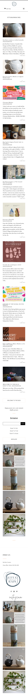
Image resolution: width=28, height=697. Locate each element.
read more (22, 56)
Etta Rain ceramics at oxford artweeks (13, 40)
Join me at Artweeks (8, 219)
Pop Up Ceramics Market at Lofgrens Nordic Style (13, 77)
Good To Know (14, 433)
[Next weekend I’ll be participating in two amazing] (14, 525)
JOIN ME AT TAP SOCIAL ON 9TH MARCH (13, 304)
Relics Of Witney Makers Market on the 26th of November (14, 344)
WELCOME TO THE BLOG (11, 384)
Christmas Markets (8, 102)
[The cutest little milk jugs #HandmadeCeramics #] (14, 478)
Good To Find (7, 386)
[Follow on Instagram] (14, 591)
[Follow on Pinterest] (17, 591)
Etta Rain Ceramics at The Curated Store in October (12, 182)
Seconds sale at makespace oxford (12, 265)
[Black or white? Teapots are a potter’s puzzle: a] (14, 502)
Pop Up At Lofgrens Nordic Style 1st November (13, 142)
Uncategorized (7, 41)
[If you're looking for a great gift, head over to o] (14, 455)
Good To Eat (14, 428)
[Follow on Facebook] (11, 591)
